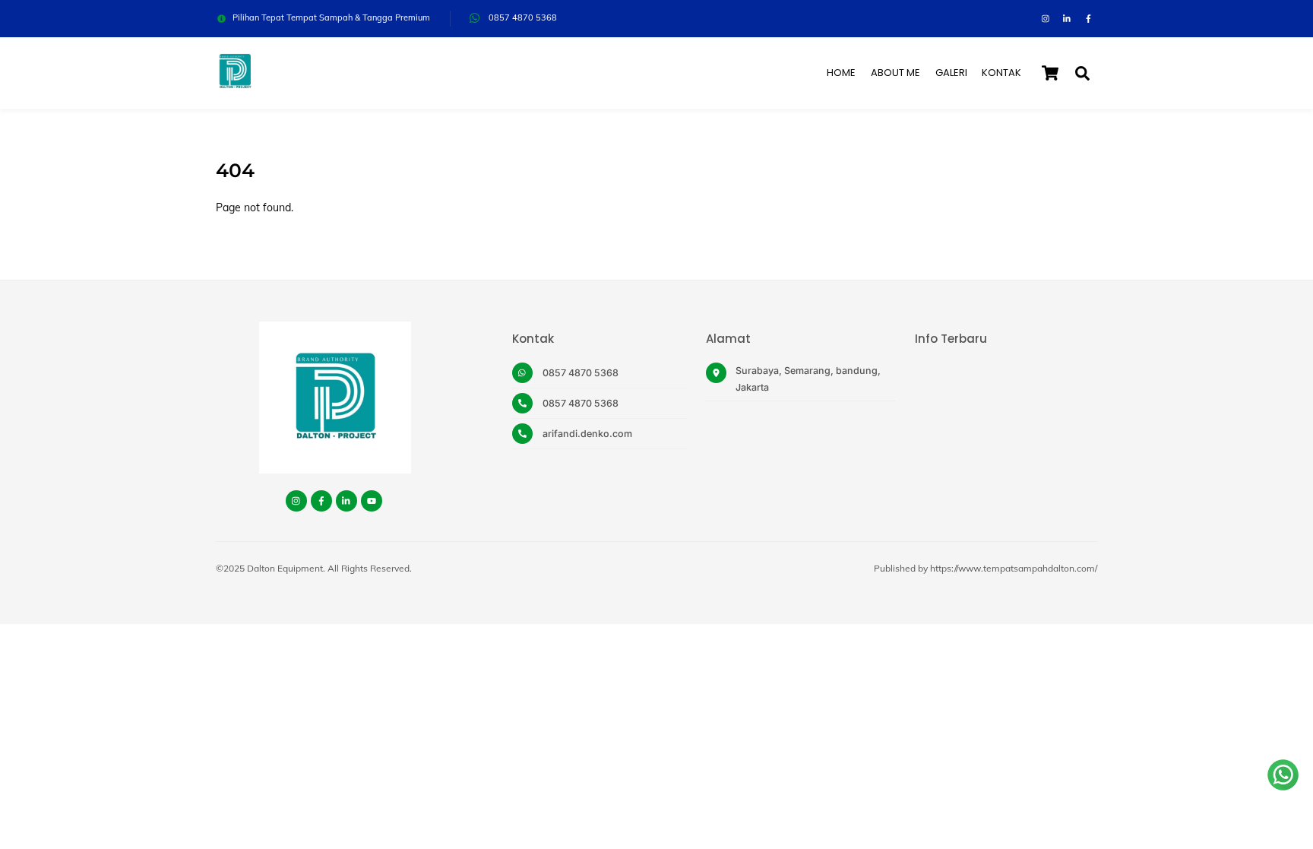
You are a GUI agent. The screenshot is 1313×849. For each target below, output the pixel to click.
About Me (895, 72)
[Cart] (1050, 73)
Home (841, 72)
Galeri (951, 72)
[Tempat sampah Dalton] (235, 83)
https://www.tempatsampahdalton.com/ (1013, 568)
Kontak (1001, 72)
